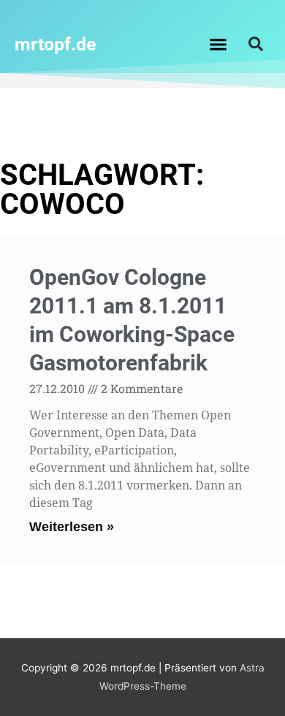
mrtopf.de (55, 44)
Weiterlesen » (71, 526)
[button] (218, 44)
